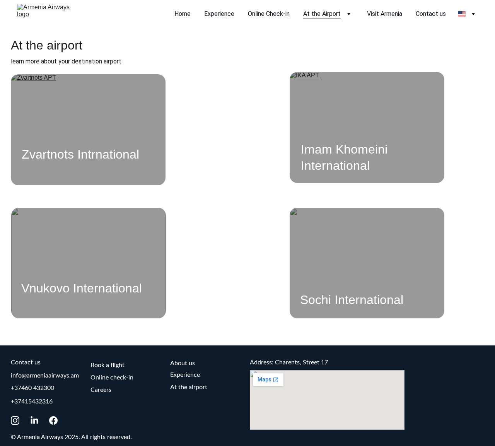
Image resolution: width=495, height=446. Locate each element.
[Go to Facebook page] (53, 420)
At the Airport (322, 13)
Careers (100, 390)
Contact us (431, 13)
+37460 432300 (32, 388)
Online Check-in (269, 13)
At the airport (188, 387)
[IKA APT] (367, 127)
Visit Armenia (384, 13)
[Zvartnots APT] (88, 129)
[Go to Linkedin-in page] (38, 420)
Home (182, 13)
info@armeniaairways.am (45, 376)
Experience (219, 13)
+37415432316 (32, 401)
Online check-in (111, 377)
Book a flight (107, 365)
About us (182, 363)
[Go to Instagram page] (19, 420)
